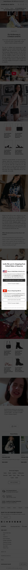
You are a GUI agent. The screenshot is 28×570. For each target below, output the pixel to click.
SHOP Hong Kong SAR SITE (14, 299)
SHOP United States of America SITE (14, 280)
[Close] (25, 262)
